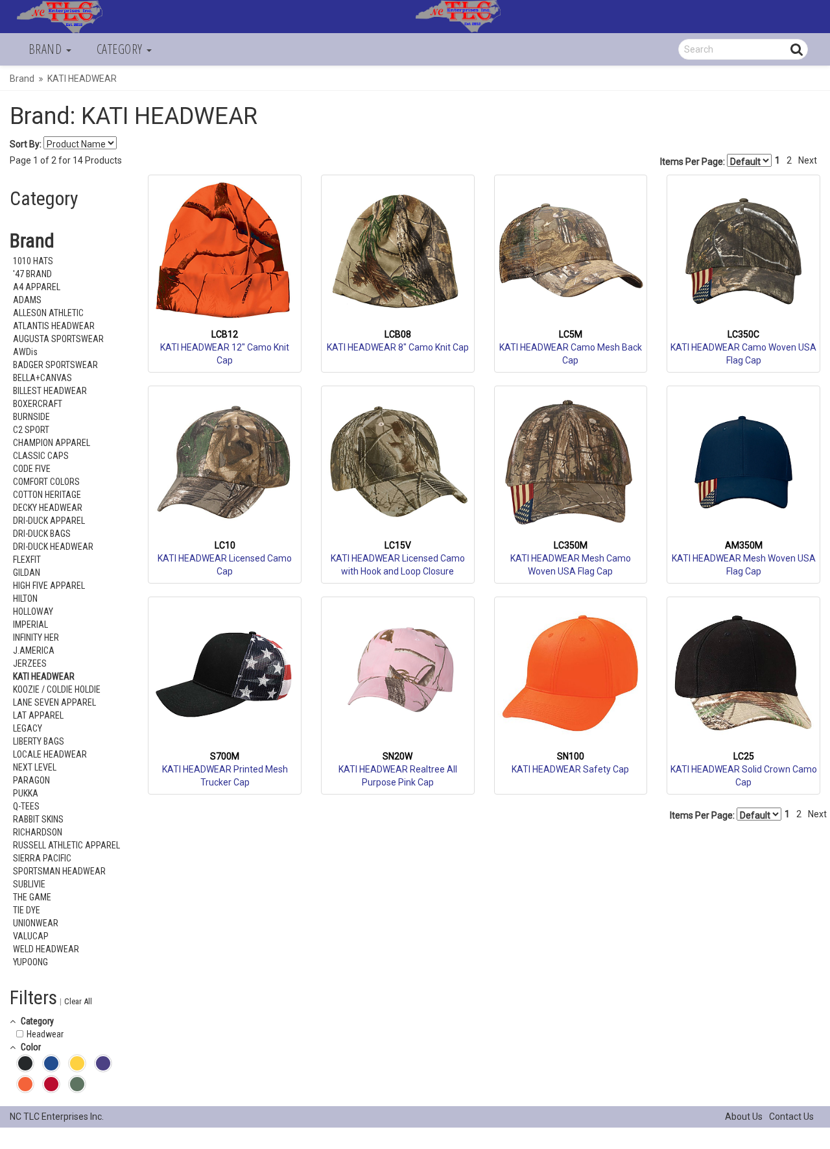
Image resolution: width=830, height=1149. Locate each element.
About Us (744, 1116)
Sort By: (26, 144)
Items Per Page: (693, 161)
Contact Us (791, 1116)
